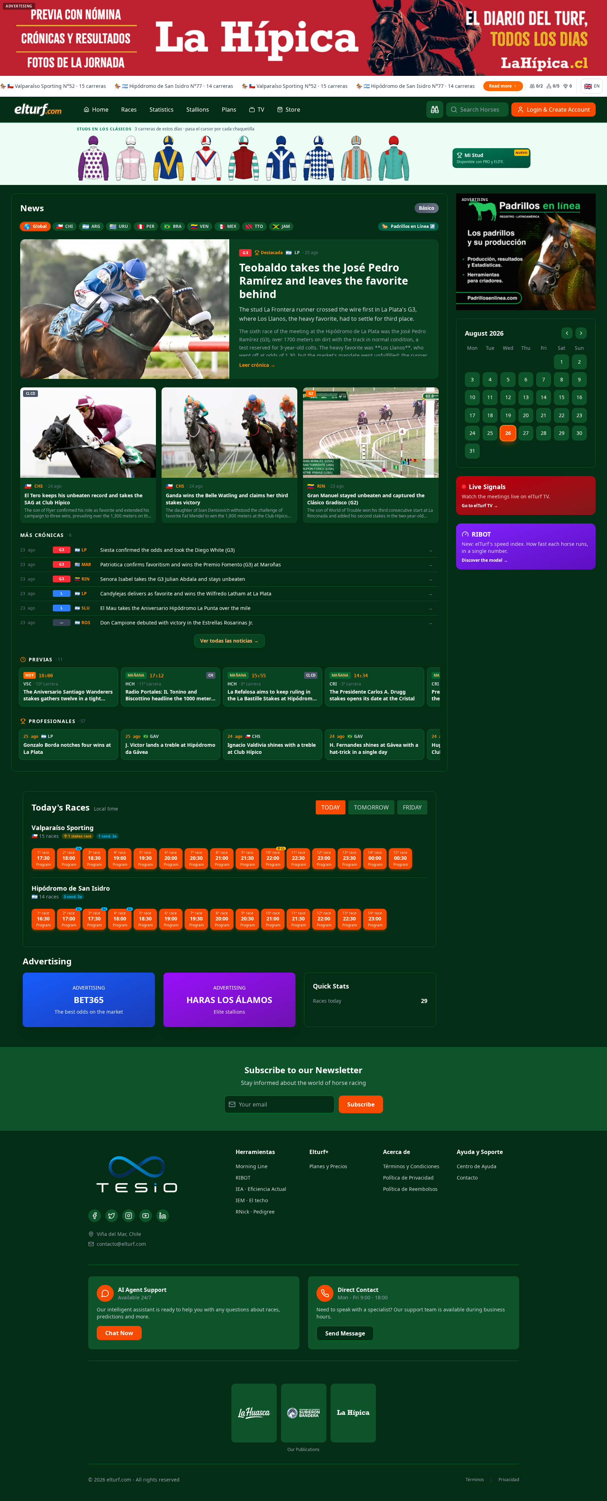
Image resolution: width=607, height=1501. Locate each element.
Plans (229, 109)
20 (526, 415)
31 (472, 450)
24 (472, 433)
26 (508, 433)
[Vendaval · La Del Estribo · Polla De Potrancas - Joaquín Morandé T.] (394, 158)
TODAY (330, 807)
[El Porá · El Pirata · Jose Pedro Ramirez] (243, 158)
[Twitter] (111, 1215)
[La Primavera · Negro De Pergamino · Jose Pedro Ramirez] (131, 158)
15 (561, 397)
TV (261, 109)
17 (472, 415)
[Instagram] (128, 1215)
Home (100, 109)
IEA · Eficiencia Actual (261, 1189)
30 (579, 433)
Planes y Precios (328, 1166)
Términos (475, 1480)
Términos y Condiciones (411, 1166)
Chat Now (119, 1333)
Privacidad (509, 1480)
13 (526, 397)
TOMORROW (371, 807)
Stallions (197, 109)
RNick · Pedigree (255, 1211)
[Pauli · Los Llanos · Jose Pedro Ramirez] (168, 158)
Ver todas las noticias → (229, 640)
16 (579, 397)
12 (508, 397)
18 (490, 415)
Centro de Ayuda (476, 1166)
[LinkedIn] (162, 1215)
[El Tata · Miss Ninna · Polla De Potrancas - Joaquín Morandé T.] (319, 158)
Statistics (162, 109)
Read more (498, 86)
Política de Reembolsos (410, 1189)
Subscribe (361, 1104)
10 (472, 397)
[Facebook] (94, 1215)
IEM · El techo (252, 1200)
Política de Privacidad (408, 1177)
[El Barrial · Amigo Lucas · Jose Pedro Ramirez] (206, 158)
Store (293, 109)
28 (543, 433)
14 (543, 397)
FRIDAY (412, 807)
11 (490, 397)
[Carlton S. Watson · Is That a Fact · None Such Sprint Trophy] (93, 158)
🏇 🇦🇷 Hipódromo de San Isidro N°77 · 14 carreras (171, 86)
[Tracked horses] (434, 109)
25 (490, 433)
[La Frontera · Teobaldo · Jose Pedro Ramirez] (281, 158)
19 (508, 415)
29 (561, 433)
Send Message (345, 1333)
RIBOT (243, 1177)
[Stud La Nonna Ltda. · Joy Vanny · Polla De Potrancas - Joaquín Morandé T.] (356, 158)
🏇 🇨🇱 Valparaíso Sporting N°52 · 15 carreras (292, 86)
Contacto (467, 1177)
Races (129, 109)
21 (543, 415)
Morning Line (252, 1166)
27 (526, 433)
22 (561, 415)
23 (579, 415)
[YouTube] (145, 1215)
